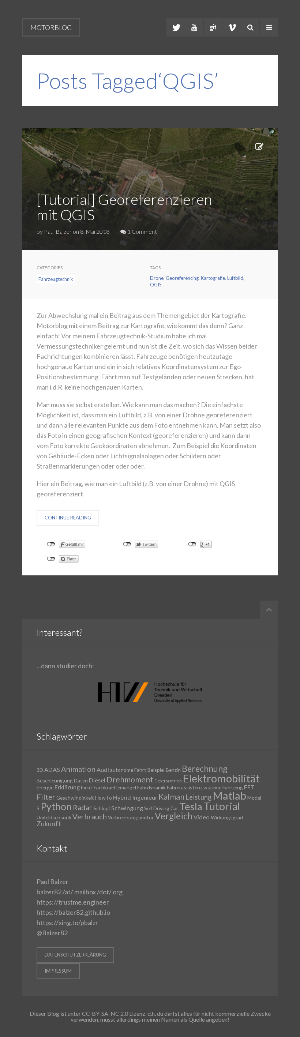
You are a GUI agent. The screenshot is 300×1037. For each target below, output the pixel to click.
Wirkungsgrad (227, 817)
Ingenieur (144, 797)
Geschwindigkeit (75, 797)
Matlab (229, 795)
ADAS (52, 769)
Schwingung (127, 807)
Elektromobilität (221, 778)
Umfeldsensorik (54, 817)
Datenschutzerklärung (75, 955)
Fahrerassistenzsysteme (194, 787)
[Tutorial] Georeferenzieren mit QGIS (124, 207)
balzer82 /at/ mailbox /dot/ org (80, 892)
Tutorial (221, 806)
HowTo (103, 797)
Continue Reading (68, 518)
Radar (82, 807)
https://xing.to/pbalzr (67, 922)
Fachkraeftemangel (115, 787)
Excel (87, 787)
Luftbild (235, 278)
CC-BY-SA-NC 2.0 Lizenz (113, 1013)
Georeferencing (182, 278)
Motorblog (51, 27)
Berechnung (205, 768)
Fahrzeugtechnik (55, 279)
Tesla (190, 806)
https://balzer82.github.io (73, 912)
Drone (157, 278)
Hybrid (122, 797)
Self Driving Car (161, 808)
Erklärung (67, 787)
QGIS (156, 285)
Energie (45, 787)
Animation (78, 768)
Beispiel (156, 770)
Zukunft (49, 824)
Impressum (58, 971)
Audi (103, 769)
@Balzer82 (52, 933)
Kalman (171, 796)
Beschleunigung (55, 780)
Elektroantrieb (167, 780)
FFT (249, 787)
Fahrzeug (232, 787)
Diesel (97, 780)
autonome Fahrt (128, 770)
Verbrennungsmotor (131, 817)
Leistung (198, 797)
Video (202, 817)
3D (40, 770)
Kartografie (213, 278)
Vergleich (173, 816)
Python (56, 806)
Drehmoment (129, 779)
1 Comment (141, 231)
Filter (46, 796)
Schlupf (101, 808)
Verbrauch (89, 816)
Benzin (173, 770)
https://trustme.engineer (73, 902)
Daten (81, 780)
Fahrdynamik (151, 787)
